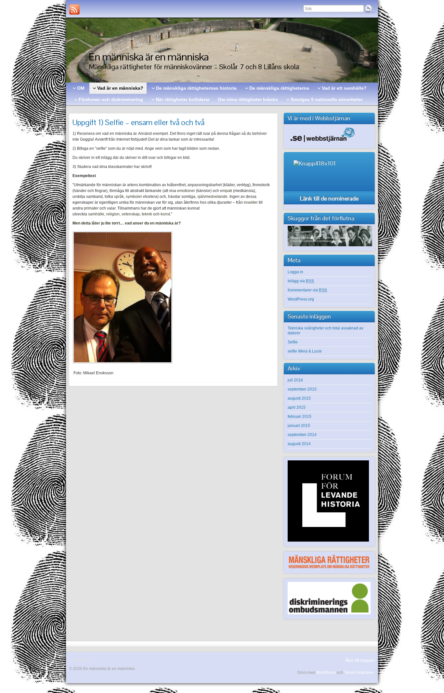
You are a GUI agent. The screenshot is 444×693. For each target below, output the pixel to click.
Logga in (295, 272)
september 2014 (302, 434)
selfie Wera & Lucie (305, 351)
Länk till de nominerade (329, 198)
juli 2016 (295, 380)
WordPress (326, 672)
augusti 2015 (299, 398)
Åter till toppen (360, 660)
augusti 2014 (299, 444)
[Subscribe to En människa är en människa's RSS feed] (74, 9)
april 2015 (297, 407)
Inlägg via (301, 281)
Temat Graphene (359, 672)
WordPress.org (301, 299)
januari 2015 (299, 425)
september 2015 (302, 389)
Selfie (293, 342)
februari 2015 (299, 416)
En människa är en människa (149, 56)
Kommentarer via (307, 290)
